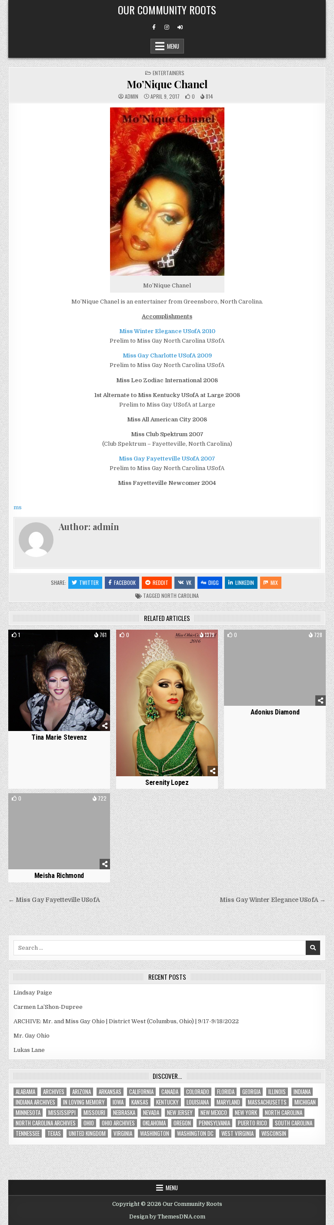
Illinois (277, 1092)
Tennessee (28, 1133)
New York (246, 1112)
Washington (154, 1133)
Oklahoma (154, 1123)
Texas (54, 1133)
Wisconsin (273, 1133)
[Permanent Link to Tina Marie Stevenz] (59, 680)
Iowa (118, 1102)
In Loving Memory (84, 1102)
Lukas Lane (29, 1050)
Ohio (89, 1123)
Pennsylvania (214, 1123)
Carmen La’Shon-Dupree (48, 1007)
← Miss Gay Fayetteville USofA (54, 900)
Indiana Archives (35, 1102)
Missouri (94, 1112)
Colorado (197, 1092)
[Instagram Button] (167, 27)
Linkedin (244, 582)
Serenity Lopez (167, 782)
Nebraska (124, 1112)
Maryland (228, 1102)
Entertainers (168, 73)
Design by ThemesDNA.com (167, 1217)
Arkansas (110, 1092)
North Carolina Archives (46, 1123)
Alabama (25, 1092)
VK (188, 582)
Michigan (305, 1102)
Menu (173, 46)
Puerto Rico (252, 1123)
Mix (274, 582)
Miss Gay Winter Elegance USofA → (273, 900)
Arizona (81, 1092)
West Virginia (237, 1133)
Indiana (302, 1092)
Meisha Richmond (59, 875)
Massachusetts (267, 1102)
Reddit (160, 582)
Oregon (182, 1123)
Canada (169, 1092)
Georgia (251, 1092)
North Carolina (180, 595)
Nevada (151, 1112)
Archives (53, 1092)
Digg (213, 582)
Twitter (89, 582)
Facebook (125, 582)
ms (17, 507)
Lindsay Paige (32, 992)
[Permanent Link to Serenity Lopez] (166, 703)
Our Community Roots (167, 9)
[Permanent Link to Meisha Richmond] (59, 831)
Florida (225, 1092)
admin (131, 96)
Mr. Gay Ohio (31, 1035)
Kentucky (167, 1102)
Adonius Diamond (275, 712)
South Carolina (293, 1123)
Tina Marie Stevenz (59, 737)
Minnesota (28, 1112)
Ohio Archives (118, 1123)
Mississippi (62, 1112)
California (141, 1092)
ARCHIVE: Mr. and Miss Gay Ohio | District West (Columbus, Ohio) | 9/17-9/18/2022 (126, 1021)
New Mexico (213, 1112)
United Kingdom (87, 1133)
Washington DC (195, 1133)
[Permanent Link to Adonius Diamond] (274, 668)
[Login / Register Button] (180, 27)
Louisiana (198, 1102)
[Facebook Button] (154, 27)
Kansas (139, 1102)
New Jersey (180, 1112)
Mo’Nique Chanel (167, 84)
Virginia (123, 1133)
